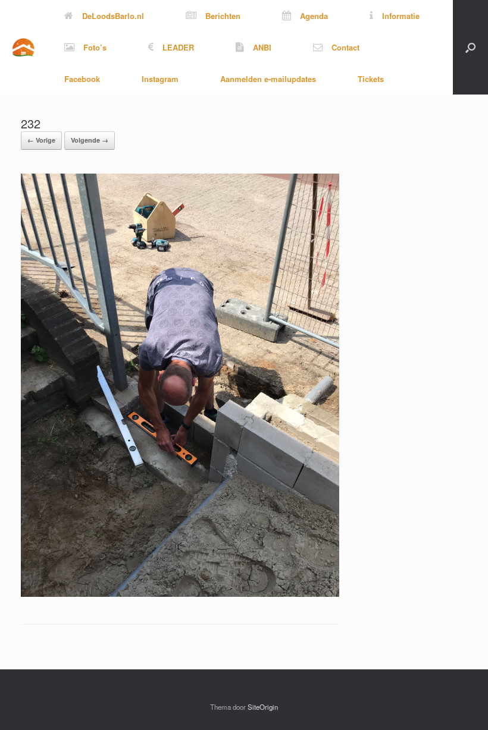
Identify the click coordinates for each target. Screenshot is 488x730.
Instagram (160, 78)
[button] (470, 47)
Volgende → (89, 140)
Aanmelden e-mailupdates (268, 78)
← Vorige (41, 140)
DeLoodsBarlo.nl (113, 15)
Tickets (371, 78)
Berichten (222, 15)
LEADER (178, 47)
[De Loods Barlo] (23, 47)
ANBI (262, 47)
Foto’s (95, 47)
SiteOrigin (263, 707)
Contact (345, 47)
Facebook (82, 78)
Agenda (314, 15)
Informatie (401, 15)
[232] (180, 593)
